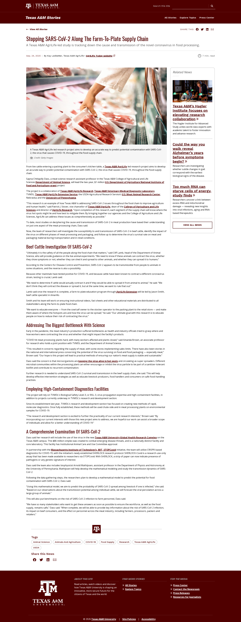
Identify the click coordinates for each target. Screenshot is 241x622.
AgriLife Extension (126, 291)
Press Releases (181, 593)
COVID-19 (91, 542)
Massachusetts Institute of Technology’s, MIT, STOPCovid (83, 449)
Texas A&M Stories (42, 17)
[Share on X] (202, 29)
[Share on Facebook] (197, 29)
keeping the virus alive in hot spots (98, 361)
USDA (36, 547)
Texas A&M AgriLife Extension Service (56, 194)
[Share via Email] (212, 29)
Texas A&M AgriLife (116, 166)
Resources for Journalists (187, 596)
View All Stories (38, 29)
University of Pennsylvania (61, 197)
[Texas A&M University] (48, 593)
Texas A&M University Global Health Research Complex (126, 437)
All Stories (170, 17)
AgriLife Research (62, 210)
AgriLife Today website (99, 55)
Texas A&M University (103, 619)
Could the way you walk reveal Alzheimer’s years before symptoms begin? (189, 152)
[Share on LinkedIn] (207, 29)
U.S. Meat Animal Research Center (141, 194)
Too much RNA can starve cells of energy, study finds (192, 190)
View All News (192, 225)
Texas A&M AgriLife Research (76, 191)
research (124, 542)
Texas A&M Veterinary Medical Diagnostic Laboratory (124, 191)
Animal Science (41, 542)
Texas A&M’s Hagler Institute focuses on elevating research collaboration (190, 112)
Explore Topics (188, 17)
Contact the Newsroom (186, 589)
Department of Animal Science (53, 182)
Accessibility (149, 619)
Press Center (206, 17)
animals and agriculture (68, 542)
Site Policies (129, 619)
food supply (107, 542)
